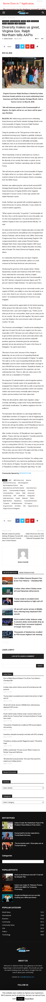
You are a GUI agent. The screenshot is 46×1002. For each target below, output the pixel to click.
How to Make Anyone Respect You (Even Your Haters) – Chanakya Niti (22, 679)
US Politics (10, 23)
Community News (15, 21)
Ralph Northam (7, 501)
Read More (29, 999)
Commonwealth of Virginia (17, 490)
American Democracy (9, 483)
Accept (20, 999)
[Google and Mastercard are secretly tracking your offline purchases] (7, 898)
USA (16, 23)
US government (7, 506)
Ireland (18, 498)
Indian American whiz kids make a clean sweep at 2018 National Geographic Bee (34, 536)
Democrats (31, 493)
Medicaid (25, 498)
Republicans (18, 501)
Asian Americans (31, 488)
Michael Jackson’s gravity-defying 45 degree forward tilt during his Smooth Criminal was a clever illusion (12, 537)
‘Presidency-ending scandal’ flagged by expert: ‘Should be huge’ (22, 742)
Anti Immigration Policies (10, 485)
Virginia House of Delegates (11, 508)
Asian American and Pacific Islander (13, 488)
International (35, 21)
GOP (15, 495)
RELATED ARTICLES (10, 573)
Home (4, 18)
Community (11, 18)
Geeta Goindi (8, 38)
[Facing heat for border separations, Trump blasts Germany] (7, 835)
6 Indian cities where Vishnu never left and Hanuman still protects (22, 688)
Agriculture (6, 637)
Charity (5, 583)
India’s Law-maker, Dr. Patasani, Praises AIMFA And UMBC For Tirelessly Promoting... (28, 887)
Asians (5, 490)
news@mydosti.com (27, 977)
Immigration (31, 495)
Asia (21, 485)
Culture (23, 21)
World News (22, 23)
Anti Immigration (23, 483)
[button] (43, 13)
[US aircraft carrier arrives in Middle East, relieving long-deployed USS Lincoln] (7, 611)
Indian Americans (8, 498)
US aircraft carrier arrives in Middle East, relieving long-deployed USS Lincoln (28, 611)
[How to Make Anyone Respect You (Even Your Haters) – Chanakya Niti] (7, 580)
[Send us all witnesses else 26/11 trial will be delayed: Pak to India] (7, 877)
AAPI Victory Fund (19, 480)
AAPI (10, 480)
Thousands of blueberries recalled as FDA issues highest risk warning (22, 726)
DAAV (23, 493)
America (28, 480)
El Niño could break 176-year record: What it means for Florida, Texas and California (21, 751)
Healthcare (22, 495)
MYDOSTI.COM (25, 473)
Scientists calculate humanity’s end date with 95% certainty (23, 734)
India (28, 21)
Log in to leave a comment (23, 656)
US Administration (17, 503)
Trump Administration (30, 501)
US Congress (28, 503)
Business (5, 604)
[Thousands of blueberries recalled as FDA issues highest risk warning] (7, 634)
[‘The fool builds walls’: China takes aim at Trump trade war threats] (7, 846)
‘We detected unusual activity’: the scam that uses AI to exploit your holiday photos (21, 760)
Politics (4, 23)
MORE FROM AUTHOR (26, 573)
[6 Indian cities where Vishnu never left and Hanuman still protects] (7, 591)
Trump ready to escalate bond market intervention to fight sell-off (22, 697)
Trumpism (6, 503)
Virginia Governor (33, 506)
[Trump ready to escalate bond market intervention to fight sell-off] (7, 601)
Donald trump (7, 495)
